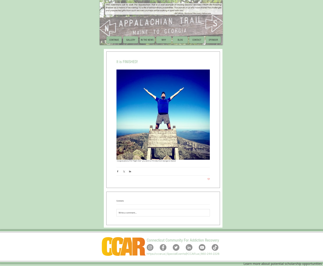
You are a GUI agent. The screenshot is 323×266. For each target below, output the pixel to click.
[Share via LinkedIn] (130, 171)
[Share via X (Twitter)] (124, 171)
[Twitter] (176, 247)
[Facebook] (163, 247)
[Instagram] (150, 247)
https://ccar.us (156, 253)
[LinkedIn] (189, 247)
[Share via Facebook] (117, 171)
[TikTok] (215, 247)
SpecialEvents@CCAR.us (183, 253)
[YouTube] (202, 247)
